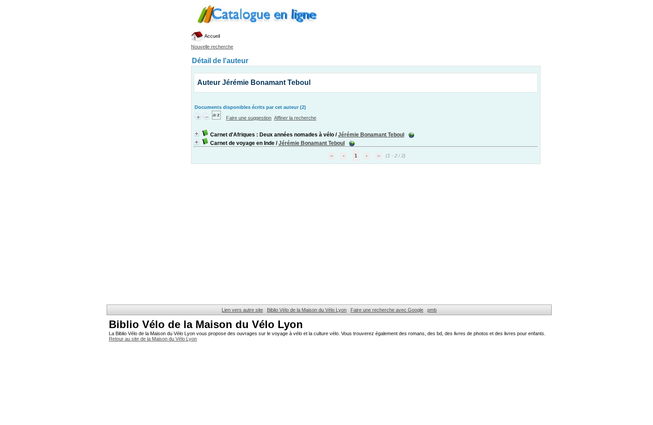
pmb (432, 310)
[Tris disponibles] (217, 117)
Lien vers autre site (242, 310)
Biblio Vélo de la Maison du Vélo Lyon (306, 310)
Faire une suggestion (248, 117)
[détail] (196, 133)
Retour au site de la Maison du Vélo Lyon (153, 338)
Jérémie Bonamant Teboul (371, 135)
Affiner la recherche (295, 117)
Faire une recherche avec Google (386, 310)
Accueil (211, 36)
